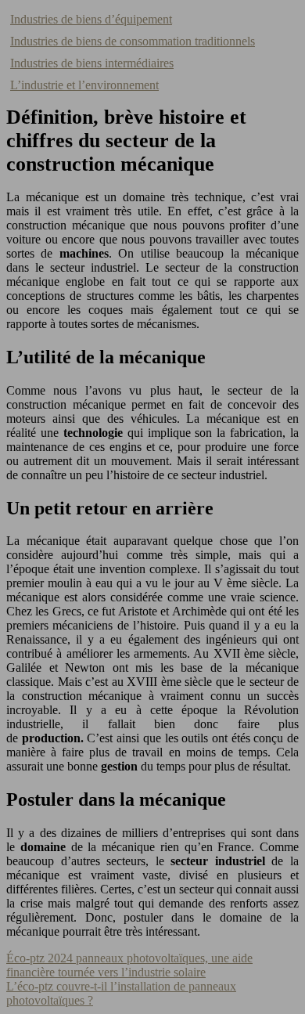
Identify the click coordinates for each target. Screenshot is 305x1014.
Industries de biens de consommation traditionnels (132, 41)
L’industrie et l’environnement (84, 85)
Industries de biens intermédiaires (92, 63)
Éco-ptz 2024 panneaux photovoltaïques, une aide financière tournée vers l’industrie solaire (129, 965)
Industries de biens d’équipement (91, 19)
